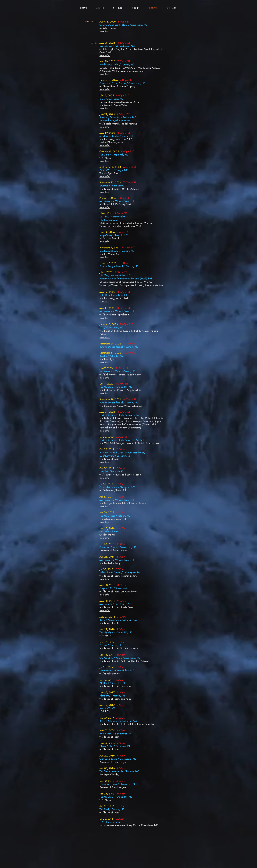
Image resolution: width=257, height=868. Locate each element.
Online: (103, 440)
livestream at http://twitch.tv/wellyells (126, 440)
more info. (104, 430)
